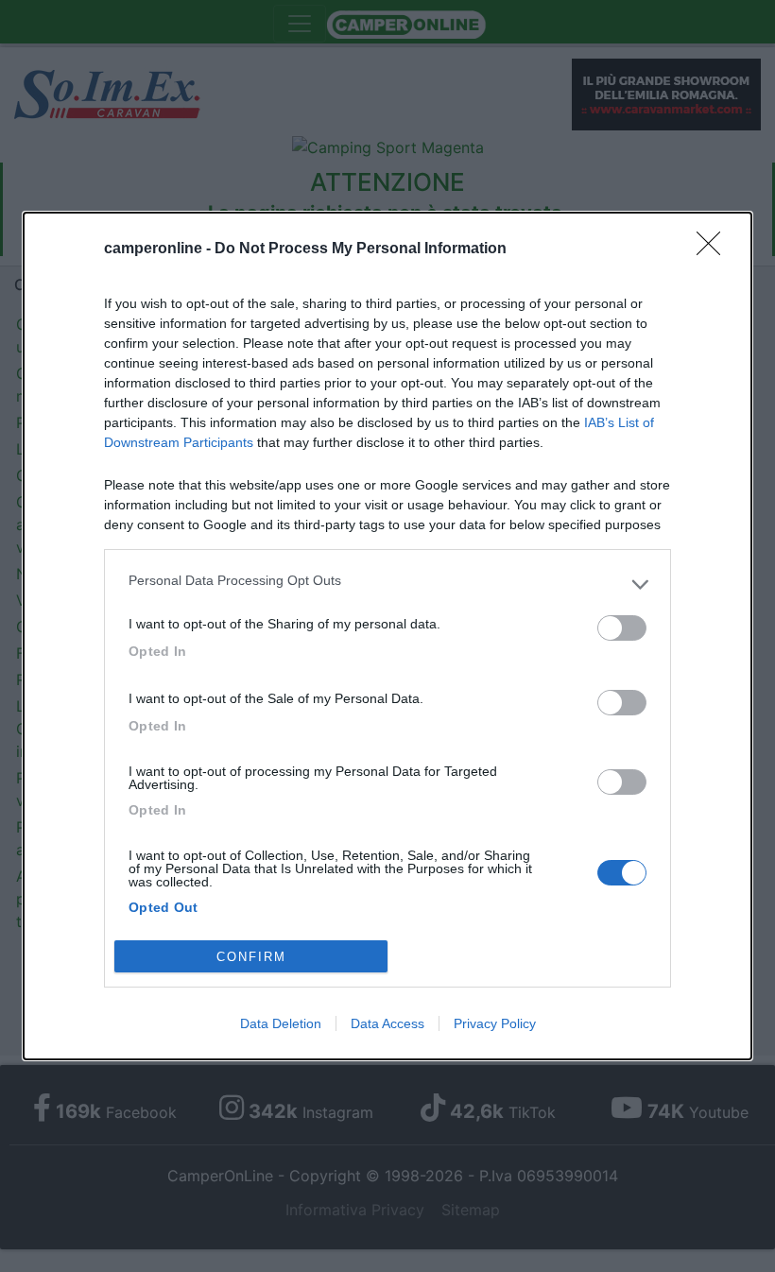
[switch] (621, 628)
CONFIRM (251, 957)
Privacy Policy (495, 1023)
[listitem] (387, 585)
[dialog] (387, 636)
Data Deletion (280, 1023)
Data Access (387, 1023)
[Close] (714, 249)
